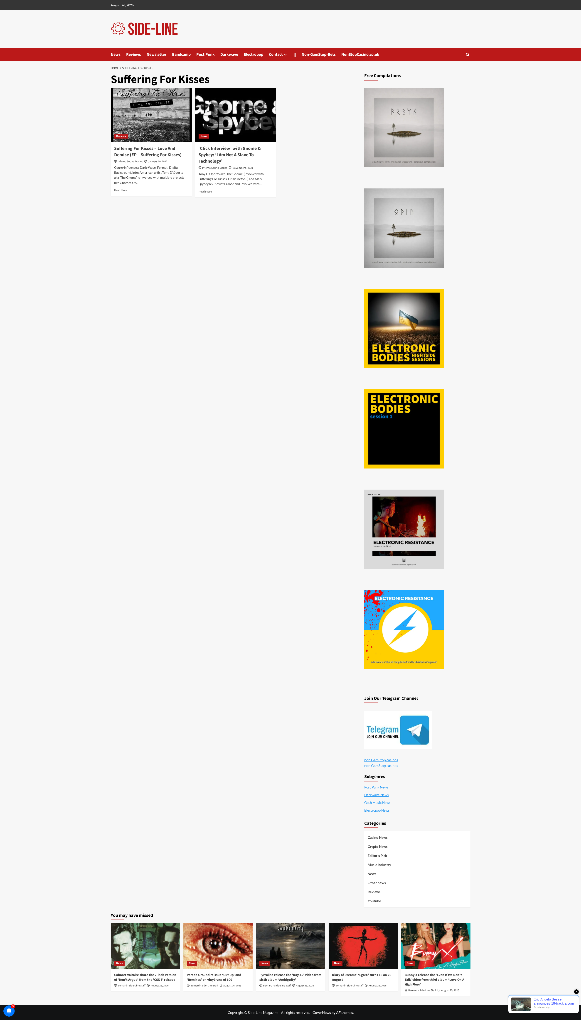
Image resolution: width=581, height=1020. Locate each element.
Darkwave (229, 54)
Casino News (378, 837)
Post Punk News (376, 787)
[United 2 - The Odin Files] (404, 228)
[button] (467, 55)
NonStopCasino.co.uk (360, 54)
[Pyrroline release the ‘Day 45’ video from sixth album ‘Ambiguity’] (290, 946)
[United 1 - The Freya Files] (404, 127)
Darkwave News (376, 795)
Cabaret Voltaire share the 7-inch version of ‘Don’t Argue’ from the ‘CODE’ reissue (145, 977)
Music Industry (379, 865)
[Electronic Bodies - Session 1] (404, 429)
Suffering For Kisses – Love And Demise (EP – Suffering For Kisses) (148, 151)
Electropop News (377, 810)
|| (295, 54)
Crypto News (378, 846)
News (116, 54)
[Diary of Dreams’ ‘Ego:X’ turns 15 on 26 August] (363, 946)
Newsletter (156, 54)
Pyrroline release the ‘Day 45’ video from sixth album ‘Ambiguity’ (290, 977)
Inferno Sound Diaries (130, 161)
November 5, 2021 (242, 168)
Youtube (374, 901)
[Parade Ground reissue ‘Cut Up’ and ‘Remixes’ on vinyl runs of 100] (218, 946)
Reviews (133, 54)
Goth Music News (377, 802)
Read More (120, 190)
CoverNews (322, 1012)
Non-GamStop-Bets (319, 54)
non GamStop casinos (381, 760)
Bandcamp (181, 54)
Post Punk (205, 54)
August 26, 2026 (160, 986)
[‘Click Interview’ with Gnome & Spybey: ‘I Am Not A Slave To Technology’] (235, 115)
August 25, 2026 (450, 990)
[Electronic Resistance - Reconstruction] (404, 529)
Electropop (253, 54)
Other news (377, 883)
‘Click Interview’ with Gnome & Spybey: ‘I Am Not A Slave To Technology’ (230, 154)
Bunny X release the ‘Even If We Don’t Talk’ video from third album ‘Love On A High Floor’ (434, 980)
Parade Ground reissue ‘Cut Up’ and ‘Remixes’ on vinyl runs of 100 (214, 977)
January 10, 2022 (157, 161)
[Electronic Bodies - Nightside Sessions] (404, 328)
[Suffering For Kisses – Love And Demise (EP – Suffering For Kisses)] (151, 115)
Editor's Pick (377, 856)
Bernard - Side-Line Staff (131, 986)
